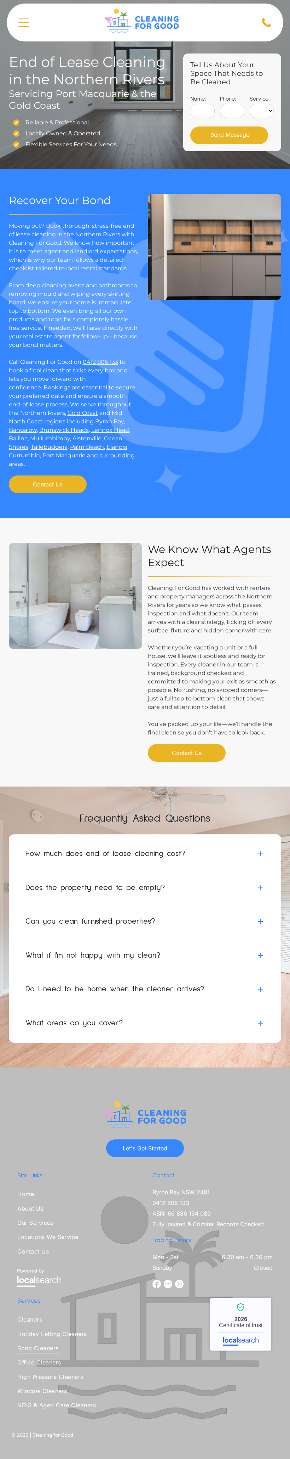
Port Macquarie (64, 455)
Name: (198, 99)
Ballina (18, 438)
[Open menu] (23, 22)
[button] (144, 854)
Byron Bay (109, 421)
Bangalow (23, 430)
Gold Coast (83, 413)
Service (259, 99)
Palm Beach (87, 447)
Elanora (116, 447)
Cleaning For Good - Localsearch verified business (240, 1324)
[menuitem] (77, 1196)
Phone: (228, 99)
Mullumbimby (50, 438)
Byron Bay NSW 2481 (181, 1192)
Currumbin (24, 455)
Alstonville (87, 438)
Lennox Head (110, 430)
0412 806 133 (100, 362)
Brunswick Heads (64, 430)
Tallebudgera (49, 447)
